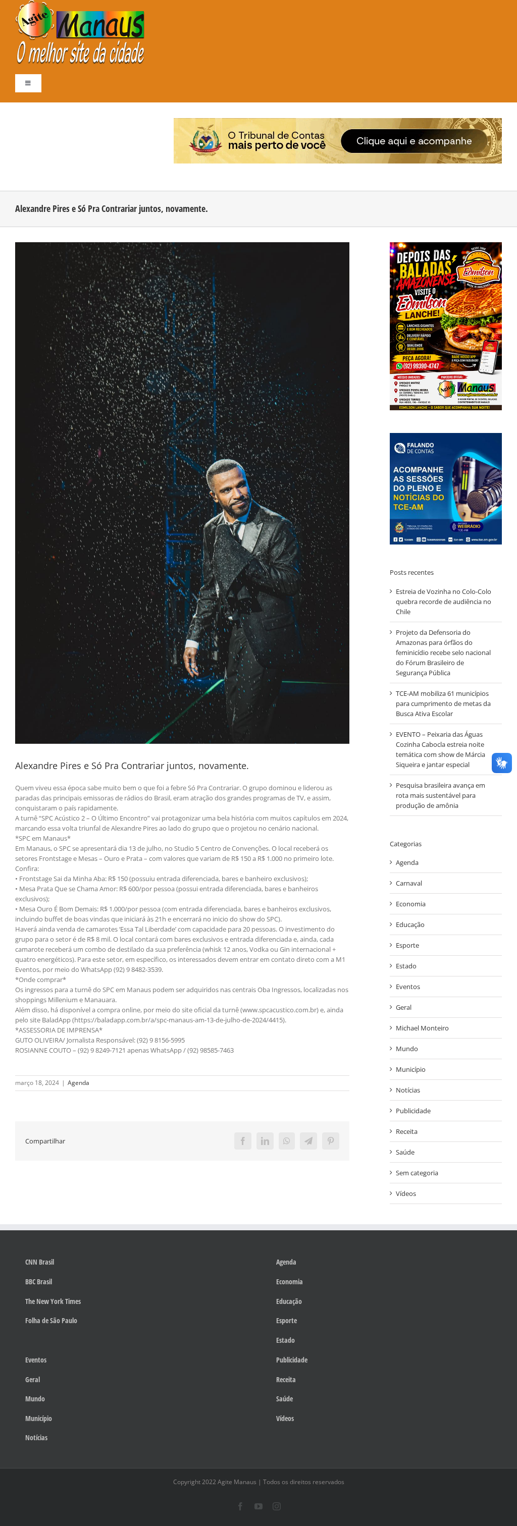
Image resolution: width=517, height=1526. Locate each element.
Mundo (407, 1048)
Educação (410, 924)
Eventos (408, 986)
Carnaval (409, 883)
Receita (407, 1131)
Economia (411, 903)
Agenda (78, 1082)
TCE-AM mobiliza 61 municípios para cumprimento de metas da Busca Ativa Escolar (443, 703)
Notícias (408, 1090)
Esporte (407, 945)
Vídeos (406, 1193)
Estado (406, 965)
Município (411, 1069)
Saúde (405, 1152)
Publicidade (413, 1110)
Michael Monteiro (422, 1027)
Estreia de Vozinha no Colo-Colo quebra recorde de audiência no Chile (443, 601)
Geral (403, 1007)
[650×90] (338, 121)
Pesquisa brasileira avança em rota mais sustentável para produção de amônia (440, 795)
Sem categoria (417, 1172)
